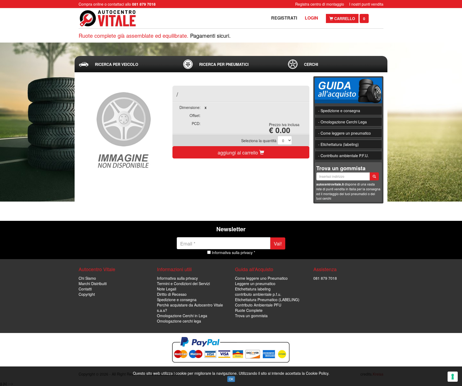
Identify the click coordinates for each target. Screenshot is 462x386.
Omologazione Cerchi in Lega (182, 315)
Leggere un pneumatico (255, 283)
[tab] (126, 64)
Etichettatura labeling (253, 289)
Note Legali (166, 289)
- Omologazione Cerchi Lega (342, 121)
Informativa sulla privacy (177, 278)
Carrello (344, 18)
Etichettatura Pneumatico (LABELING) (267, 299)
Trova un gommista (251, 315)
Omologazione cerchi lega (179, 321)
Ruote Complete (249, 310)
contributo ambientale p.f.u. (258, 294)
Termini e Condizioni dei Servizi (183, 283)
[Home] (113, 18)
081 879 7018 (325, 278)
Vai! (278, 243)
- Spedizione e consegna (339, 110)
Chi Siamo (87, 278)
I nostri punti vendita (366, 4)
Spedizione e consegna (177, 299)
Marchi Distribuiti (93, 283)
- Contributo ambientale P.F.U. (343, 155)
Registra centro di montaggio (319, 4)
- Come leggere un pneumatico (344, 133)
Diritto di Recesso (172, 294)
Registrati (284, 18)
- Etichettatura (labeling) (338, 144)
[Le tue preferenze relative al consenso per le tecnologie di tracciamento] (453, 377)
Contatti (85, 289)
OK (231, 379)
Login (311, 18)
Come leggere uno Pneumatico (261, 278)
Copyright (87, 294)
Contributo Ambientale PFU (258, 305)
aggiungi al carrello (238, 152)
